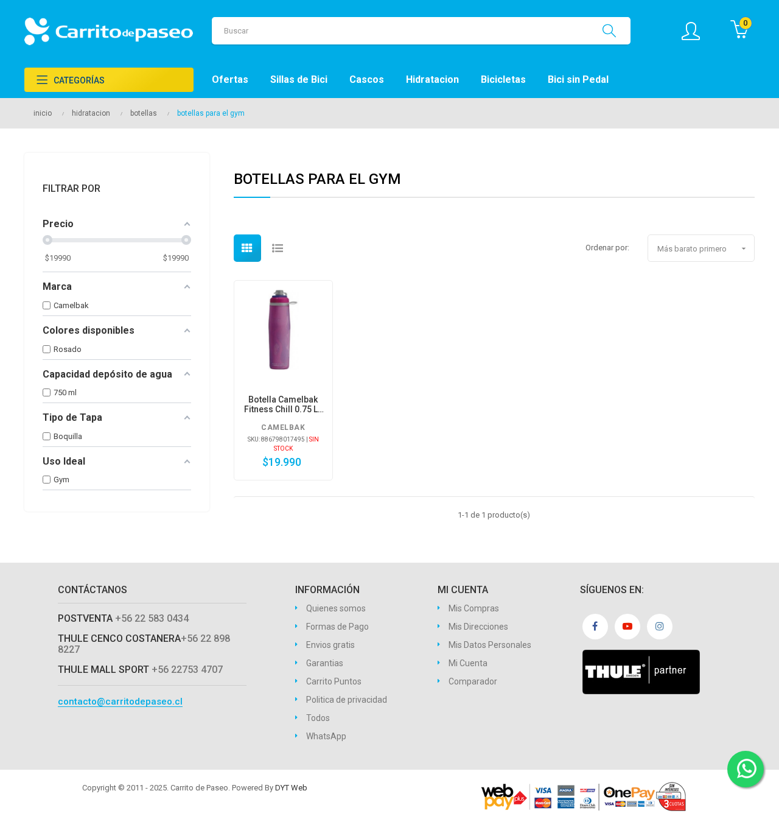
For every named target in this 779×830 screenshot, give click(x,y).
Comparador (473, 681)
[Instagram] (659, 626)
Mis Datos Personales (490, 645)
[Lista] (278, 248)
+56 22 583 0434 (152, 618)
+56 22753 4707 (187, 669)
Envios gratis (330, 645)
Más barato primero (703, 248)
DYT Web (291, 787)
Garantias (324, 663)
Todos (318, 718)
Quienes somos (336, 608)
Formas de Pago (337, 626)
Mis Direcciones (478, 626)
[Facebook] (595, 626)
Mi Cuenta (468, 663)
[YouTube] (627, 626)
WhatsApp (326, 736)
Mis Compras (474, 608)
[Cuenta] (696, 31)
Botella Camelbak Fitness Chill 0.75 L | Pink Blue (283, 404)
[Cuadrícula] (247, 248)
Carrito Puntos (334, 681)
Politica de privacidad (346, 700)
